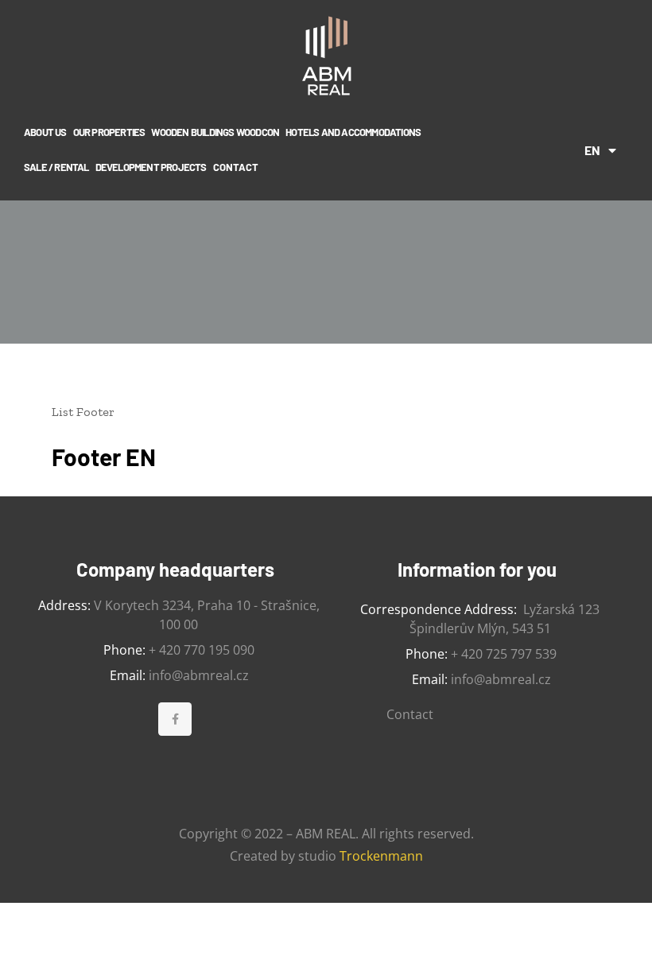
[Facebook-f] (175, 719)
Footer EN (104, 456)
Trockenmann (381, 856)
